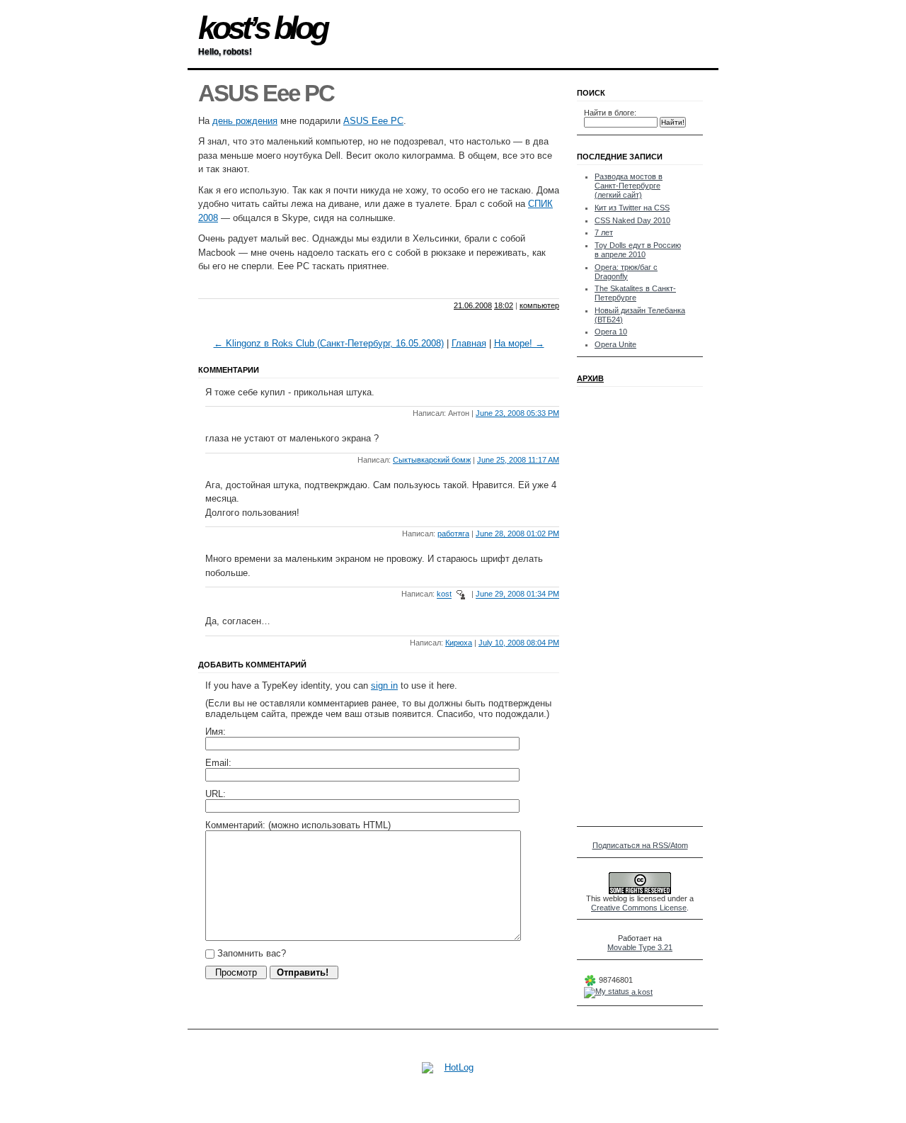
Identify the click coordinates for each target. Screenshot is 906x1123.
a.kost (641, 992)
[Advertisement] (363, 286)
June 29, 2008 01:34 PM (517, 594)
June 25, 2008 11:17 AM (518, 460)
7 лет (604, 232)
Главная (469, 343)
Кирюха (458, 642)
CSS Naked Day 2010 (632, 220)
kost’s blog (262, 28)
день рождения (244, 120)
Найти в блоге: (610, 112)
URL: (215, 794)
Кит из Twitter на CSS (632, 207)
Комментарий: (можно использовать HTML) (298, 825)
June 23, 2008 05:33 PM (517, 413)
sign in (384, 685)
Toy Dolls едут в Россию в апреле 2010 (638, 250)
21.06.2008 (473, 305)
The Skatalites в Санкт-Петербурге (635, 293)
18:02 (503, 305)
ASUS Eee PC (373, 120)
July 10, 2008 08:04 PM (518, 642)
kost (444, 594)
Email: (218, 762)
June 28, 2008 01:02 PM (517, 533)
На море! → (519, 343)
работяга (453, 533)
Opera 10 (611, 331)
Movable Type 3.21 (639, 947)
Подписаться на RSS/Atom (640, 845)
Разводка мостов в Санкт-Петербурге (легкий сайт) (629, 185)
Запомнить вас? (250, 953)
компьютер (539, 305)
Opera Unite (615, 344)
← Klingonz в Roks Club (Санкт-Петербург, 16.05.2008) (329, 343)
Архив (590, 378)
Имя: (215, 731)
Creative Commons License (639, 907)
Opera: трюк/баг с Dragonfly (626, 272)
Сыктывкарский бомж (432, 460)
